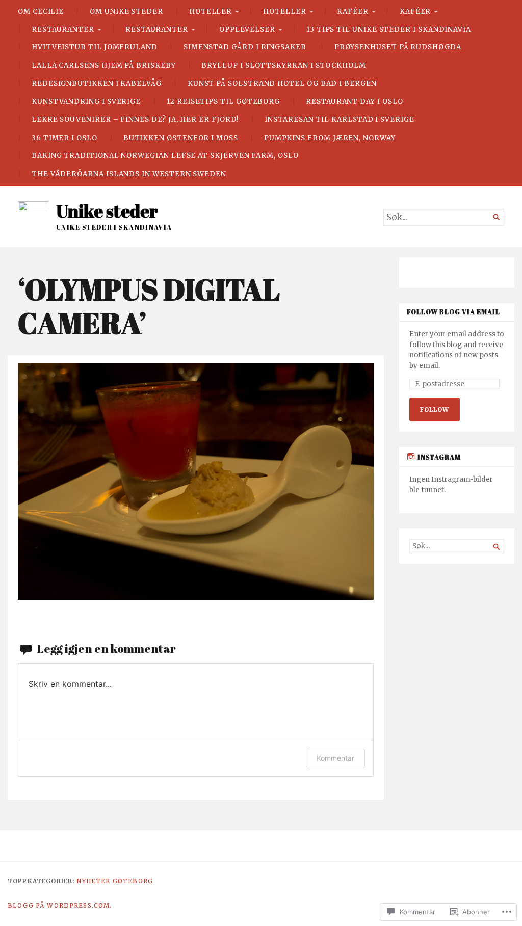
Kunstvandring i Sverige (86, 101)
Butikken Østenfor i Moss (180, 138)
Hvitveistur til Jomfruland (95, 47)
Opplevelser (247, 29)
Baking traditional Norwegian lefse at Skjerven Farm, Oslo (165, 155)
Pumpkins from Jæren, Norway (330, 138)
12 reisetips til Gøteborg (223, 101)
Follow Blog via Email (453, 312)
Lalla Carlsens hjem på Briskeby (104, 65)
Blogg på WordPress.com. (60, 905)
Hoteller (210, 11)
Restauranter (63, 29)
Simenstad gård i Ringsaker (246, 47)
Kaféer (353, 11)
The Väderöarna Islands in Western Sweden (129, 174)
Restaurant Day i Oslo (354, 101)
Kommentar (335, 758)
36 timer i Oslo (64, 138)
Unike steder (107, 211)
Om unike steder (126, 11)
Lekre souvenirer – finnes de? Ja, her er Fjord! (135, 119)
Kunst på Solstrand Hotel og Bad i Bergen (282, 83)
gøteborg (133, 881)
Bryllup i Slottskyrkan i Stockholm (283, 65)
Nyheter (93, 881)
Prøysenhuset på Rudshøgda (397, 47)
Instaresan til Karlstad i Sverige (339, 119)
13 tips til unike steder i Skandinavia (388, 29)
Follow (434, 409)
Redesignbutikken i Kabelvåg (97, 83)
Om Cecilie (41, 11)
